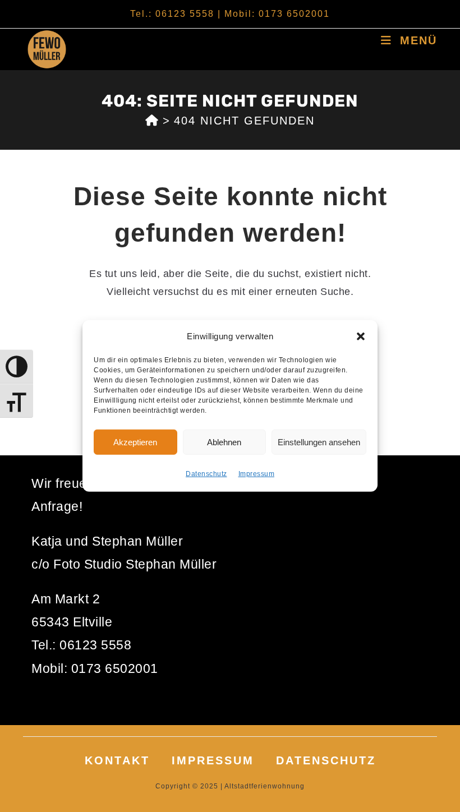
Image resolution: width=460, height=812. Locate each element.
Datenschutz (206, 474)
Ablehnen (224, 441)
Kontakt (117, 760)
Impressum (256, 474)
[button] (360, 336)
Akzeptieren (135, 441)
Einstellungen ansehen (319, 441)
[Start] (152, 120)
